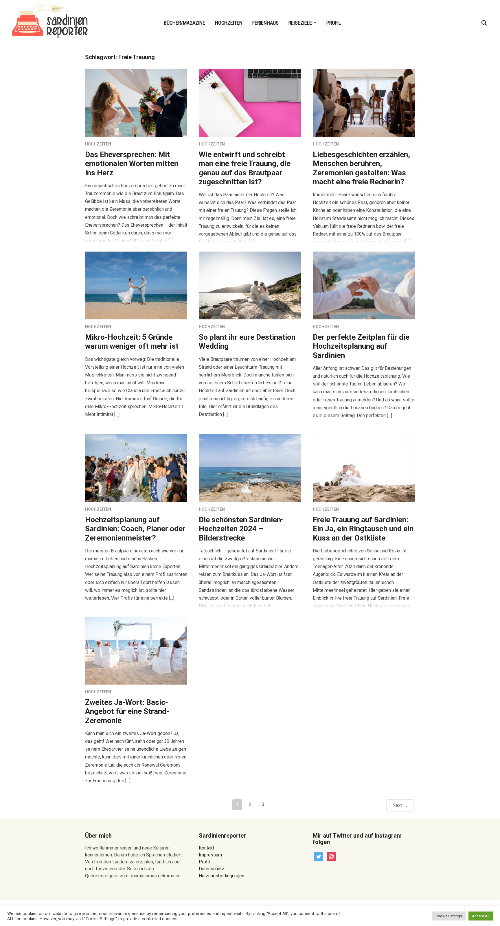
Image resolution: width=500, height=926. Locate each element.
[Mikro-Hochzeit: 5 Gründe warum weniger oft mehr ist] (136, 285)
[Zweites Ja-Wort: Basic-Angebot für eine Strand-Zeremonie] (136, 650)
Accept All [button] (480, 916)
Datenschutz (211, 869)
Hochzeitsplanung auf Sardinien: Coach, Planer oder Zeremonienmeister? (135, 528)
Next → (400, 805)
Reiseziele (300, 23)
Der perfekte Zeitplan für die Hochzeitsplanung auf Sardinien (361, 346)
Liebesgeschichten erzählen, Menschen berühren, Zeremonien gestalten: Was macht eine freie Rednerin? (361, 168)
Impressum (210, 855)
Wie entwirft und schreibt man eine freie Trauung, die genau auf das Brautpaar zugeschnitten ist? (245, 168)
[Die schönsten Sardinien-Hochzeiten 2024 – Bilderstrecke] (250, 468)
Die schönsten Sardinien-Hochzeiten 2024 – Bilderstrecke (241, 528)
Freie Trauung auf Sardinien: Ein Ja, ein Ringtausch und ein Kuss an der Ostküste (363, 528)
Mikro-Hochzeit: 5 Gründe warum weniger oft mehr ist (132, 341)
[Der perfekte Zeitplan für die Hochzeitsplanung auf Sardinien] (364, 285)
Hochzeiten (228, 23)
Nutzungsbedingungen (221, 875)
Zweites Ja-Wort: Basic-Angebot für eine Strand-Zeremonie (127, 711)
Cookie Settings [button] (448, 916)
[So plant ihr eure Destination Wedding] (250, 285)
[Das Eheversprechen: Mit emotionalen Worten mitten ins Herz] (136, 102)
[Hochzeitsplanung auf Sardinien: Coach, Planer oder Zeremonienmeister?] (136, 468)
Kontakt (206, 848)
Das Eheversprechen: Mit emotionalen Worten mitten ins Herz (131, 163)
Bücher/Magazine (184, 23)
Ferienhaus (265, 23)
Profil (333, 23)
